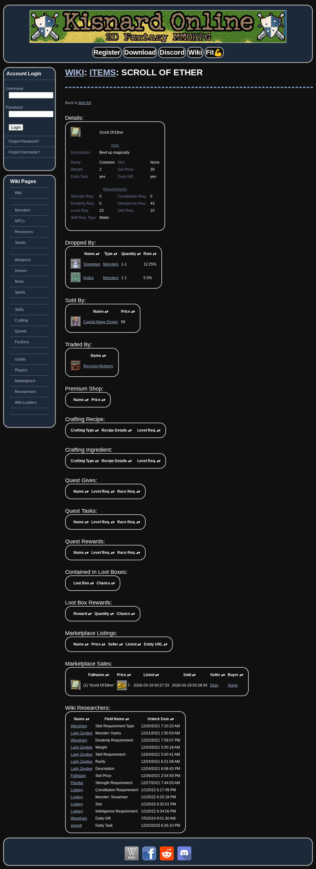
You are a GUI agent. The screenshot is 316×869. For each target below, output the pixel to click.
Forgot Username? (24, 152)
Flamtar (77, 783)
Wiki (74, 72)
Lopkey (77, 790)
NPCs (20, 221)
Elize (214, 685)
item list (84, 103)
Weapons (23, 260)
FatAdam (78, 776)
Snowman (91, 264)
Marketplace (25, 381)
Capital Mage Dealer (100, 322)
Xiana (233, 685)
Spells (20, 292)
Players (21, 370)
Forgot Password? (24, 141)
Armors (21, 271)
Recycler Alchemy (98, 366)
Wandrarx (79, 726)
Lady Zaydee (82, 733)
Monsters (110, 264)
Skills (19, 309)
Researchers (25, 392)
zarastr (76, 825)
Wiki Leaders (26, 402)
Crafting (21, 320)
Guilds (20, 359)
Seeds (20, 242)
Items (102, 72)
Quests (21, 331)
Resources (24, 232)
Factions (22, 342)
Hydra (88, 278)
